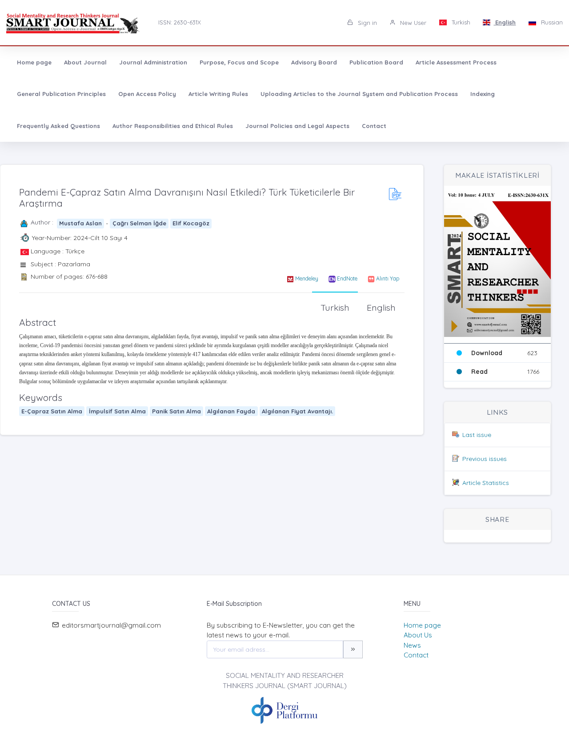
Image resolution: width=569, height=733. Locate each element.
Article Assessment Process (456, 62)
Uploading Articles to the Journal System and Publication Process (359, 93)
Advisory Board (314, 62)
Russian (551, 22)
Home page (34, 62)
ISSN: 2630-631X (179, 22)
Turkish (460, 22)
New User (412, 22)
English (504, 22)
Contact (374, 125)
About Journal (85, 62)
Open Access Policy (147, 93)
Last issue (476, 435)
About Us (418, 635)
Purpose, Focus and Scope (239, 62)
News (412, 645)
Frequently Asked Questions (58, 125)
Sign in (366, 22)
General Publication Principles (61, 93)
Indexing (482, 93)
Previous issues (484, 459)
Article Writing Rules (218, 93)
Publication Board (376, 62)
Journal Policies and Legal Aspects (297, 125)
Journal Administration (153, 62)
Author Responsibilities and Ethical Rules (172, 125)
